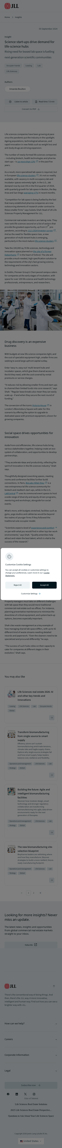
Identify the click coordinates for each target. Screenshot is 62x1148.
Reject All (18, 585)
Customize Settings (31, 593)
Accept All (44, 585)
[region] (31, 574)
